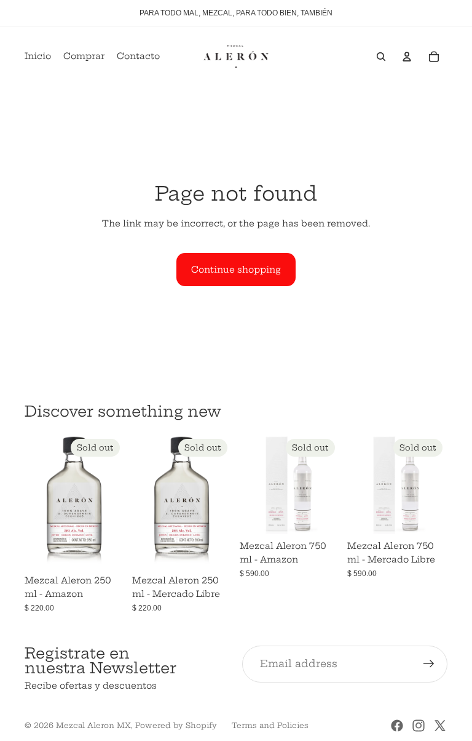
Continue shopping (236, 269)
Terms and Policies (270, 725)
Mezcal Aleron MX (93, 725)
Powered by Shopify (176, 725)
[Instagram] (418, 725)
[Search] (381, 56)
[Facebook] (397, 725)
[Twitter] (440, 725)
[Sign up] (429, 664)
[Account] (406, 56)
